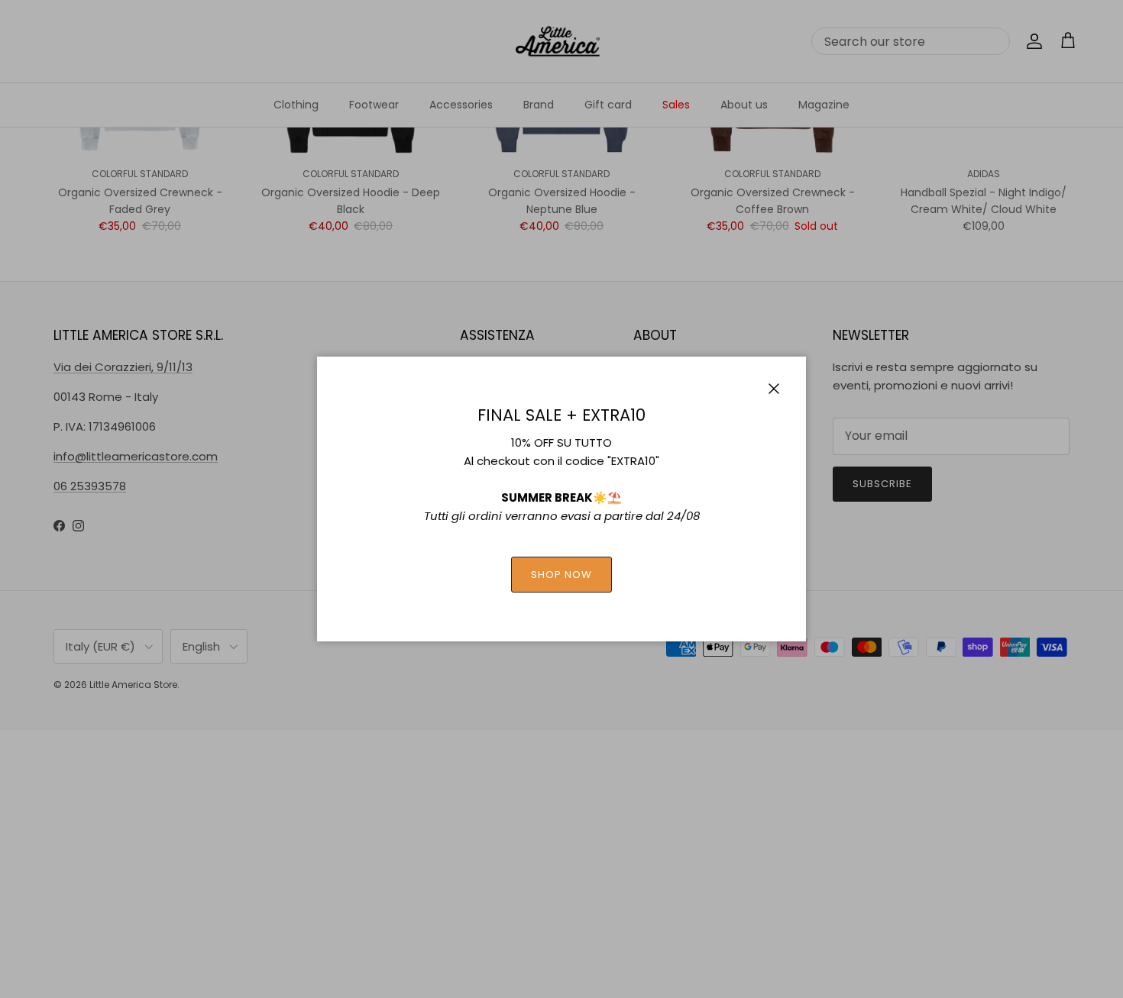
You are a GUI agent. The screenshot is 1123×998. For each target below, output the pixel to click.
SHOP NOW (561, 574)
